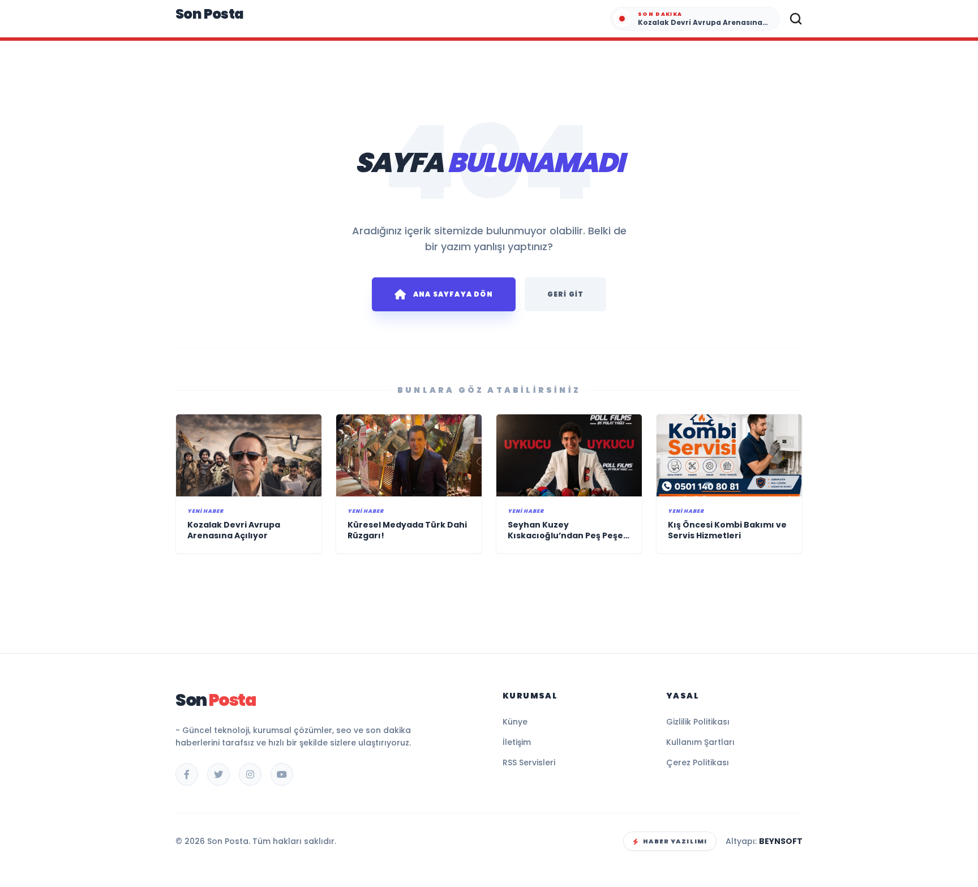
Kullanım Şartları (700, 742)
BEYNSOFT (781, 841)
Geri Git (565, 294)
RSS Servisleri (529, 762)
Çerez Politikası (697, 762)
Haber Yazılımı (675, 841)
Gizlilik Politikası (698, 721)
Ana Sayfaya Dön (453, 294)
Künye (515, 721)
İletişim (517, 742)
